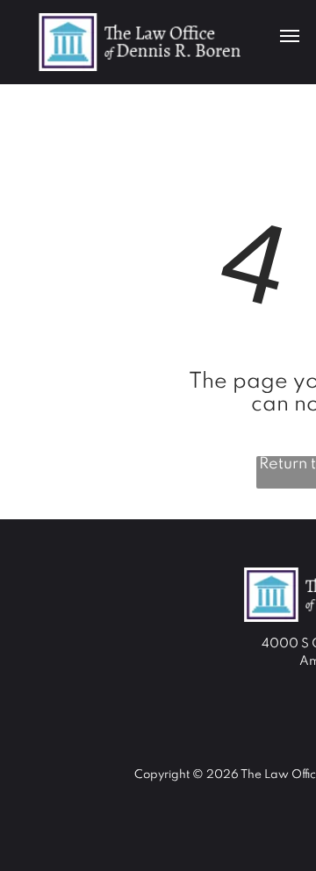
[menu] (289, 36)
